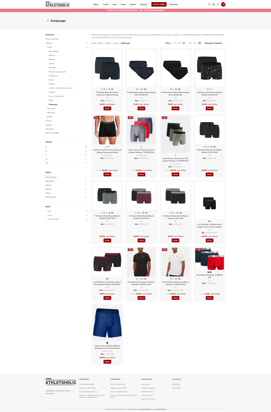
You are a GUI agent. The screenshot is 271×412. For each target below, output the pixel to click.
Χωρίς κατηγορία (52, 39)
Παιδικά (49, 125)
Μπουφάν (52, 67)
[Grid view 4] (199, 43)
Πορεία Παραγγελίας (148, 399)
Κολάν (51, 80)
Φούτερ (52, 55)
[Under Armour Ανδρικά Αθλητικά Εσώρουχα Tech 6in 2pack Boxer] (107, 323)
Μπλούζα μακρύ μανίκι (57, 72)
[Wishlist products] (218, 4)
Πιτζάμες (52, 84)
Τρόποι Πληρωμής (147, 395)
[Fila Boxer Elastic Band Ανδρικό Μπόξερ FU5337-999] (107, 196)
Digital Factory (161, 409)
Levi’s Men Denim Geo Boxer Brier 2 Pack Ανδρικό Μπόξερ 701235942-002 (107, 284)
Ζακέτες (52, 63)
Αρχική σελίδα (96, 43)
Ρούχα (49, 47)
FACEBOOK (176, 384)
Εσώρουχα (53, 104)
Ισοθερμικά (53, 76)
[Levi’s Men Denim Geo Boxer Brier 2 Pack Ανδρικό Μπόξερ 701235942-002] (107, 262)
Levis (50, 215)
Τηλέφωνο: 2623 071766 (87, 388)
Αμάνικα (52, 92)
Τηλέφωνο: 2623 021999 (118, 388)
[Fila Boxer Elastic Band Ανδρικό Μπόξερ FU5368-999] (209, 68)
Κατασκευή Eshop (145, 409)
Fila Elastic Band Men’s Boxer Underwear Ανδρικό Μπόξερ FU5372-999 (107, 94)
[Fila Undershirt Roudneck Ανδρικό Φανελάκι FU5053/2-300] (175, 262)
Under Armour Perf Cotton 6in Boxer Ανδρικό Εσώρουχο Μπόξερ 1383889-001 (107, 152)
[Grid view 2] (190, 43)
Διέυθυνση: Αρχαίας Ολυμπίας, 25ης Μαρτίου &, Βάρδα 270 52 (91, 396)
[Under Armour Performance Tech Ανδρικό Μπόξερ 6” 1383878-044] (141, 130)
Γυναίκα (49, 121)
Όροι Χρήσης (145, 384)
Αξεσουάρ (51, 112)
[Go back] (48, 21)
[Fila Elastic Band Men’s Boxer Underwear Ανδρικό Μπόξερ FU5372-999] (107, 68)
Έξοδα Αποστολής (147, 392)
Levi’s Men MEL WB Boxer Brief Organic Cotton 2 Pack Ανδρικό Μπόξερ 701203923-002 (209, 226)
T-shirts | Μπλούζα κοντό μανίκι (61, 88)
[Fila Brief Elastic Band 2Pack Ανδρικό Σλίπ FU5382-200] (175, 68)
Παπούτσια (51, 108)
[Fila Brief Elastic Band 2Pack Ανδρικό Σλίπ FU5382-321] (141, 68)
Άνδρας (49, 43)
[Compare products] (213, 4)
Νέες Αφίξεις (53, 51)
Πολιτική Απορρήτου (148, 388)
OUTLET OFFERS (52, 133)
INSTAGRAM (176, 388)
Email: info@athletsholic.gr (88, 392)
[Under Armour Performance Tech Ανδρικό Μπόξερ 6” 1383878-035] (175, 134)
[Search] (209, 4)
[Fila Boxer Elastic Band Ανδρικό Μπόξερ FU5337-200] (209, 130)
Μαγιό (51, 100)
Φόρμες (52, 59)
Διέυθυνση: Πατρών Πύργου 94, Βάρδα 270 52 (123, 396)
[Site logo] (58, 4)
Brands (49, 117)
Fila (49, 211)
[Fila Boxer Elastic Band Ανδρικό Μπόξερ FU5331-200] (175, 196)
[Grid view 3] (194, 43)
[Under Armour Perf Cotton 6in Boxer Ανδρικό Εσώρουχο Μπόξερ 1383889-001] (107, 130)
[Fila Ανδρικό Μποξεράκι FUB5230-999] (209, 259)
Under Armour (53, 219)
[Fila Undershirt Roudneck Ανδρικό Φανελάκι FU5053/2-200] (141, 262)
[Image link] (61, 381)
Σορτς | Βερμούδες (56, 96)
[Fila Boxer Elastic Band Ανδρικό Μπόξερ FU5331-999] (141, 196)
